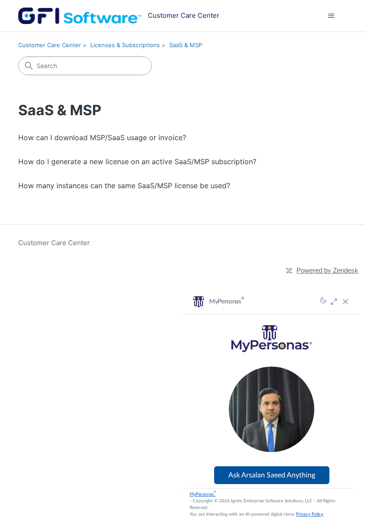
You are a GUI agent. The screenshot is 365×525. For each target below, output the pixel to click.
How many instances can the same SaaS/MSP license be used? (124, 185)
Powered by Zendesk (327, 270)
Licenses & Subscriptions (125, 44)
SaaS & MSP (185, 44)
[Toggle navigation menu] (331, 16)
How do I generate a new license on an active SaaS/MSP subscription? (137, 161)
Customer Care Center (49, 44)
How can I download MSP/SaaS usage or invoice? (102, 137)
